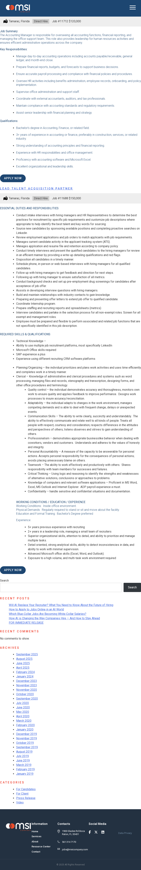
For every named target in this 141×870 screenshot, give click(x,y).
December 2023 (26, 681)
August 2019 (24, 751)
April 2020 (22, 716)
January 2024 (24, 676)
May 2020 (22, 712)
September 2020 (27, 698)
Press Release (25, 798)
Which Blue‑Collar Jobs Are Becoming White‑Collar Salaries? (47, 614)
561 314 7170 (69, 842)
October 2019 (25, 743)
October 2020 (25, 694)
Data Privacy (125, 833)
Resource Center (41, 846)
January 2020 (24, 729)
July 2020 (22, 703)
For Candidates (26, 789)
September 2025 (27, 654)
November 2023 (26, 685)
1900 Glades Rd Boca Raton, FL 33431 (73, 833)
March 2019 (23, 765)
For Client (22, 793)
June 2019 (23, 760)
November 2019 (26, 738)
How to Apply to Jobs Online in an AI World (36, 609)
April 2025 (22, 667)
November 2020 (26, 690)
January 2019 (24, 774)
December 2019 (26, 734)
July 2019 (22, 756)
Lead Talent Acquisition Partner (36, 188)
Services (36, 836)
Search (4, 580)
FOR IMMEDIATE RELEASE (26, 622)
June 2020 (23, 707)
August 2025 (24, 659)
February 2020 (25, 725)
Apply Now (13, 178)
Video (20, 802)
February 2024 (25, 672)
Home (35, 831)
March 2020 (23, 720)
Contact (36, 851)
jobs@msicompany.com (75, 849)
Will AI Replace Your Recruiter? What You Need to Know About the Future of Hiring (61, 605)
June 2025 (23, 663)
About (35, 841)
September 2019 (27, 747)
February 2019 (25, 769)
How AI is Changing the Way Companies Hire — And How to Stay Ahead (54, 618)
